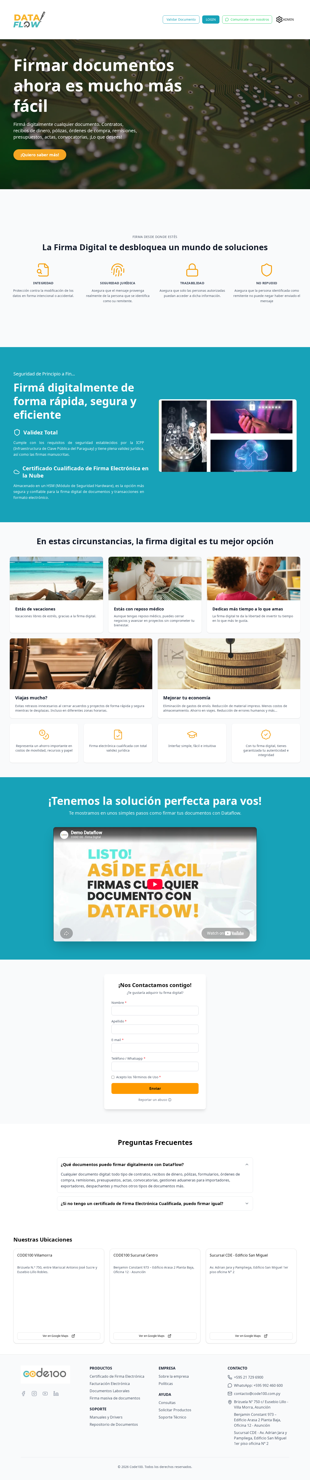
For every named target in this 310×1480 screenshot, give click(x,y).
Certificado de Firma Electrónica (117, 1376)
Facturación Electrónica (110, 1383)
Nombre (119, 1002)
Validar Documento (181, 19)
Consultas (167, 1402)
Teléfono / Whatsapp (128, 1058)
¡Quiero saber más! (40, 154)
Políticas (166, 1383)
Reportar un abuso (152, 1100)
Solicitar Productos (175, 1409)
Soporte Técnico (172, 1417)
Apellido (119, 1021)
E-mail (117, 1040)
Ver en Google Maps (55, 1336)
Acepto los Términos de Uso (138, 1077)
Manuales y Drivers (106, 1417)
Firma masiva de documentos (115, 1398)
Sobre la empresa (174, 1376)
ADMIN (288, 19)
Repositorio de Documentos (114, 1424)
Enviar (155, 1088)
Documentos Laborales (110, 1390)
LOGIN (211, 19)
